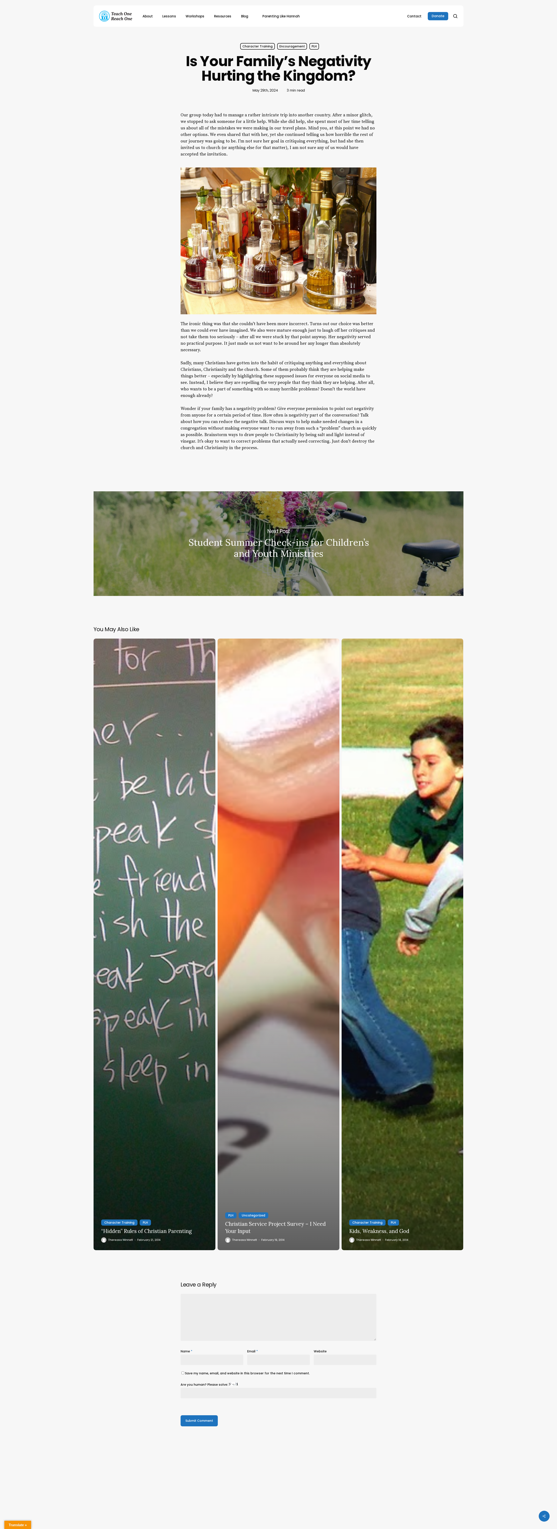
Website (320, 1351)
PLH (314, 46)
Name (186, 1351)
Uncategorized (253, 1215)
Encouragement (292, 46)
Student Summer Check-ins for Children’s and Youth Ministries (278, 543)
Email (252, 1351)
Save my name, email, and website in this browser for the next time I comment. (247, 1373)
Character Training (257, 46)
